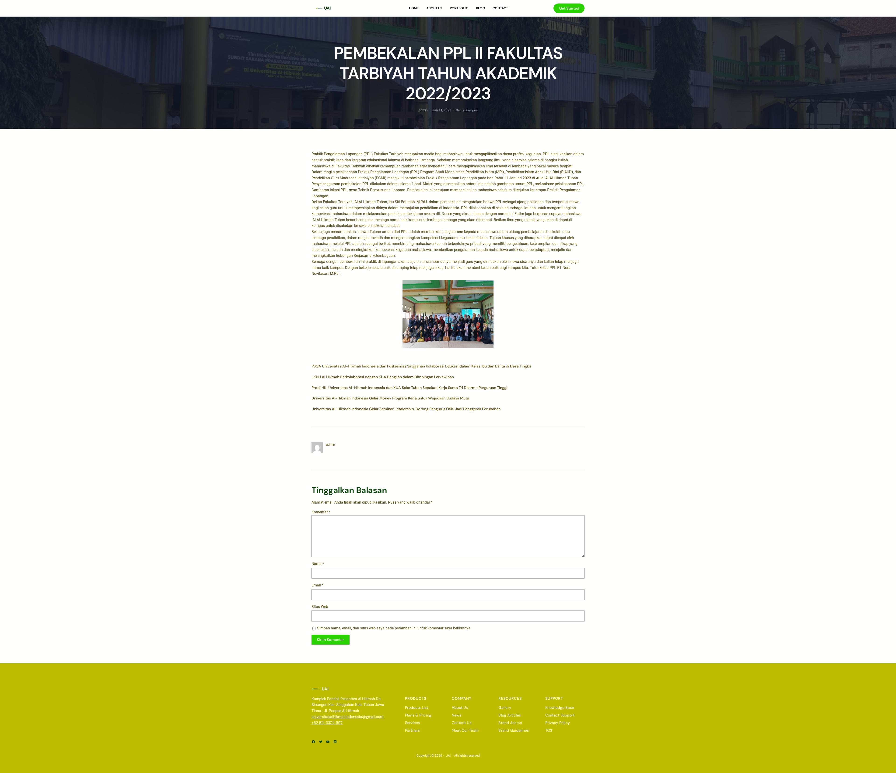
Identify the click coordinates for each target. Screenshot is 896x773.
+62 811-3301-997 (327, 722)
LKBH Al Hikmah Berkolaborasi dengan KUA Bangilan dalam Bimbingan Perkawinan (383, 376)
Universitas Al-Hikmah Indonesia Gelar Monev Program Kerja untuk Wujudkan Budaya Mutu (390, 398)
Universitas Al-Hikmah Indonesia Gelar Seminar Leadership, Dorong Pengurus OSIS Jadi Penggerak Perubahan (406, 408)
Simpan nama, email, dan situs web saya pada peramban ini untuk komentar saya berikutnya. (394, 628)
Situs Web (320, 606)
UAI (327, 8)
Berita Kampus (467, 110)
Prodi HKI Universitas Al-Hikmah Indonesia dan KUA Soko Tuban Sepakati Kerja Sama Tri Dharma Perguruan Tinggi (409, 387)
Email (317, 585)
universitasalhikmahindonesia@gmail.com (347, 716)
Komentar (321, 512)
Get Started (569, 8)
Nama (318, 563)
